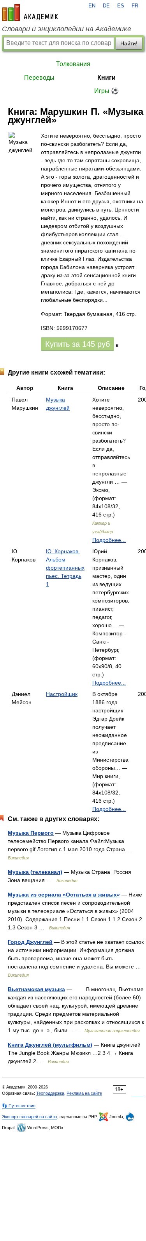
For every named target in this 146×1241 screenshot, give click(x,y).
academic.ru (30, 12)
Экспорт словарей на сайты (29, 1116)
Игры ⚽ (106, 91)
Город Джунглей (30, 942)
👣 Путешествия (18, 1105)
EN (91, 6)
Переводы (39, 77)
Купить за (77, 344)
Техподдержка (50, 1093)
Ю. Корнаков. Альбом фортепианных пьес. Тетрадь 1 (65, 567)
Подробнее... (109, 540)
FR (135, 6)
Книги (106, 77)
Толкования (73, 64)
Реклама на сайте (84, 1093)
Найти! (128, 43)
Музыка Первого (31, 833)
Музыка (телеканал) (35, 872)
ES (120, 6)
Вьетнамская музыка (36, 989)
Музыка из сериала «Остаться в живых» (64, 894)
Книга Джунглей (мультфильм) (50, 1045)
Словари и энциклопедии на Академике (66, 29)
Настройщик (61, 694)
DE (106, 6)
